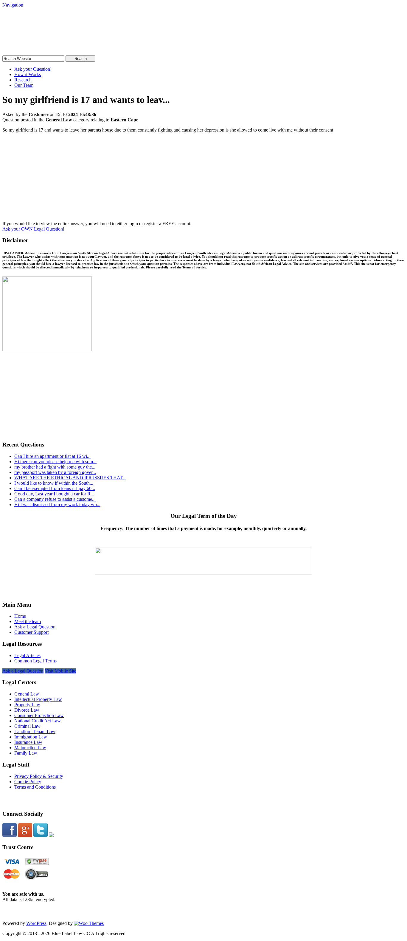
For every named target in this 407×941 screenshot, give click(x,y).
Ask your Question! (33, 69)
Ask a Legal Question (34, 626)
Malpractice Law (30, 747)
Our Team (23, 85)
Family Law (25, 752)
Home (20, 616)
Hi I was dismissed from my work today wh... (57, 504)
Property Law (27, 704)
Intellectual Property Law (38, 699)
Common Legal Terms (35, 660)
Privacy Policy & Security (38, 776)
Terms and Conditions (35, 786)
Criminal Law (27, 726)
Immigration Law (30, 736)
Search (80, 58)
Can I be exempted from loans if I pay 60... (54, 488)
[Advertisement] (203, 179)
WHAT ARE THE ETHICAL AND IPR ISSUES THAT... (70, 477)
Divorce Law (26, 710)
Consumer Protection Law (39, 715)
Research (23, 79)
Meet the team (27, 621)
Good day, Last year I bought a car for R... (54, 493)
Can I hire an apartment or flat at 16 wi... (52, 456)
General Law (26, 693)
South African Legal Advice (63, 19)
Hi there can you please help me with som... (55, 461)
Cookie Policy (27, 781)
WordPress (36, 923)
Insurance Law (28, 742)
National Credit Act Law (37, 720)
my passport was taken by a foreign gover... (55, 472)
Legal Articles (27, 655)
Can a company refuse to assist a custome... (55, 499)
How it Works (27, 74)
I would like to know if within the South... (53, 483)
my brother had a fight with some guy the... (54, 466)
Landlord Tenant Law (34, 731)
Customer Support (31, 632)
